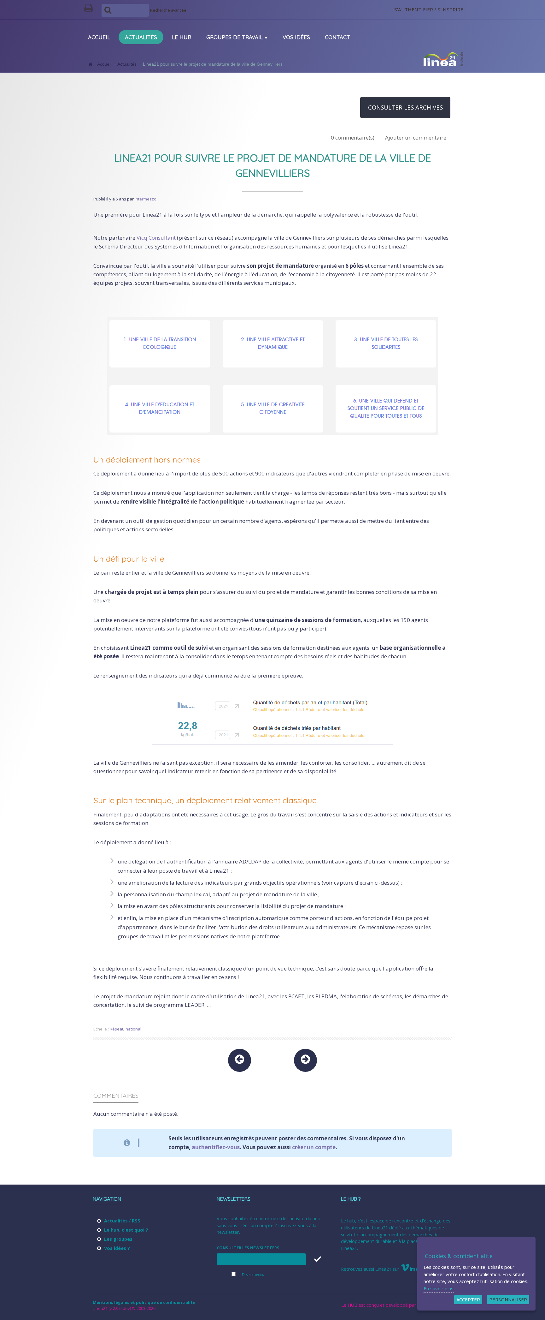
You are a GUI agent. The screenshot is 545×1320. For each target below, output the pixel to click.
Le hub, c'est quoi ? (126, 1230)
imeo (415, 1269)
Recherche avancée (168, 10)
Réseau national (125, 1029)
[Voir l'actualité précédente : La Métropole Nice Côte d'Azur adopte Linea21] (239, 1060)
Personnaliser (508, 1299)
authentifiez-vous (216, 1147)
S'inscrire (450, 9)
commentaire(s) (352, 137)
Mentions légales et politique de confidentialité (144, 1302)
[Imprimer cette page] (91, 9)
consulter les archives (405, 107)
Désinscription (253, 1274)
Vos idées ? (117, 1248)
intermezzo (145, 199)
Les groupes (118, 1239)
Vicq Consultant (156, 237)
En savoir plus (439, 1288)
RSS (136, 1221)
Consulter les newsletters (248, 1248)
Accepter (468, 1299)
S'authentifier (413, 9)
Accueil (104, 64)
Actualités (127, 64)
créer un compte (314, 1147)
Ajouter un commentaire (415, 137)
